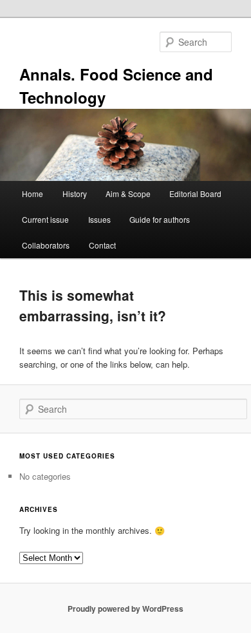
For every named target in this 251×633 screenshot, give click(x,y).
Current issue (45, 219)
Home (32, 193)
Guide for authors (159, 219)
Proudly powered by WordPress (125, 608)
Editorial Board (195, 193)
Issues (99, 219)
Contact (102, 245)
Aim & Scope (128, 193)
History (74, 193)
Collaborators (46, 245)
